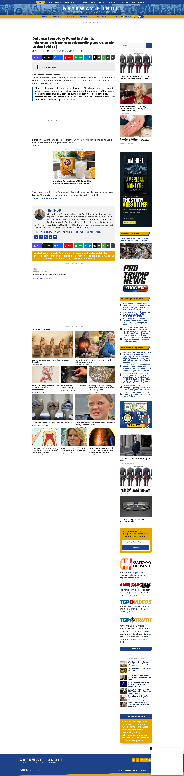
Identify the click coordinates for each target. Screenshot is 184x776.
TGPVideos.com (131, 606)
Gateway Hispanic (54, 2)
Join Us (69, 17)
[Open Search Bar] (134, 16)
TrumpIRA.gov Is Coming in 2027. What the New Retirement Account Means (139, 691)
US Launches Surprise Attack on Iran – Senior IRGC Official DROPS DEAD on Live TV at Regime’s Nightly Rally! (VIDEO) (136, 306)
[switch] (141, 16)
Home (44, 17)
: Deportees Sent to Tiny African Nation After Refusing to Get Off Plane (137, 394)
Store (93, 2)
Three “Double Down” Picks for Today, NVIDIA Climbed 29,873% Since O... (140, 684)
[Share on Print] (113, 57)
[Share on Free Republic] (95, 57)
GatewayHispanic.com (134, 572)
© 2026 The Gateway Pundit (30, 770)
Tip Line (40, 2)
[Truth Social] (133, 760)
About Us (55, 17)
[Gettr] (137, 760)
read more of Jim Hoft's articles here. (83, 232)
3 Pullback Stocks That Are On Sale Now (139, 670)
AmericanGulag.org (133, 590)
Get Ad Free (123, 2)
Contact (136, 770)
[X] (142, 760)
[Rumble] (150, 760)
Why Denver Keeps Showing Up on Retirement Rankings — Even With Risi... (139, 664)
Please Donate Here (135, 716)
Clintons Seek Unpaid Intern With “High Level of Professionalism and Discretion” (137, 340)
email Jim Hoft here (52, 232)
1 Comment (76, 51)
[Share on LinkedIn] (90, 57)
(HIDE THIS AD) (97, 22)
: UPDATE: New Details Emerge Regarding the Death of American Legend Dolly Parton (137, 388)
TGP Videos (82, 2)
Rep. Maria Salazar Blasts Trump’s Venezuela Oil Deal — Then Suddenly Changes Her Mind (136, 322)
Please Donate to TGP (107, 2)
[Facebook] (146, 760)
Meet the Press (49, 77)
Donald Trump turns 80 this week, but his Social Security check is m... (139, 704)
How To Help (100, 17)
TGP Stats (135, 648)
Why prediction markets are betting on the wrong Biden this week (140, 677)
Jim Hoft (54, 210)
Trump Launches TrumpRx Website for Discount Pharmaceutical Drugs (138, 698)
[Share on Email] (108, 57)
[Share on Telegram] (86, 57)
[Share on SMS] (104, 57)
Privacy (144, 770)
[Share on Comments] (99, 57)
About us (127, 770)
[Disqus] (73, 293)
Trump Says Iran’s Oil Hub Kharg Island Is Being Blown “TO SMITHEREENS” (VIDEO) (136, 314)
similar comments (73, 195)
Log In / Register (138, 2)
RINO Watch (69, 2)
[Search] (149, 45)
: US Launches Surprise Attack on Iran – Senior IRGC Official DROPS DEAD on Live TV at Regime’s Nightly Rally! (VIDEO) (137, 368)
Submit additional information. (47, 198)
